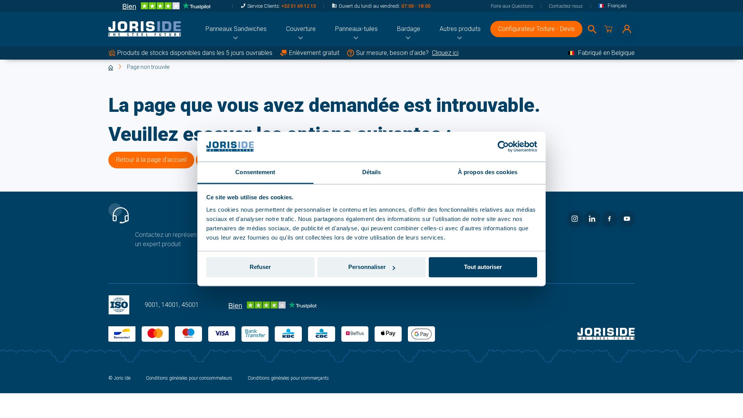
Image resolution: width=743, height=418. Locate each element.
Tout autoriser (483, 267)
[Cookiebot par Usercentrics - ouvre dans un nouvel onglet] (503, 146)
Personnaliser (367, 267)
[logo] (144, 29)
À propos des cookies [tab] (487, 172)
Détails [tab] (371, 172)
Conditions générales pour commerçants (288, 378)
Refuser (260, 267)
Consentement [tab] (255, 172)
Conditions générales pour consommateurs (189, 378)
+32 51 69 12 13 (298, 6)
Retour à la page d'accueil (151, 159)
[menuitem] (236, 29)
